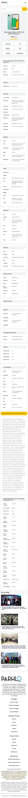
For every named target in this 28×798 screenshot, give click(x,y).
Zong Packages (14, 711)
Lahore (14, 722)
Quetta (14, 728)
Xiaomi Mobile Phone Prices (7, 773)
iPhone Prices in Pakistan (21, 771)
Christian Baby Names (14, 762)
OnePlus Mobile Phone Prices (17, 776)
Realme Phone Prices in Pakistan (18, 775)
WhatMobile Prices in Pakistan (9, 777)
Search (25, 9)
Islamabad (14, 732)
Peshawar (14, 725)
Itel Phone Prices (7, 776)
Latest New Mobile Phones (16, 779)
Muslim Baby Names (14, 759)
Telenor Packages (14, 705)
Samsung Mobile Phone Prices (7, 771)
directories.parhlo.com (6, 795)
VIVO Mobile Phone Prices (20, 772)
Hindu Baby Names (14, 765)
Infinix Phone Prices (18, 773)
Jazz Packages (14, 702)
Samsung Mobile (15, 71)
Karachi (14, 719)
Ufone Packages (14, 708)
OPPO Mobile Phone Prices (7, 772)
